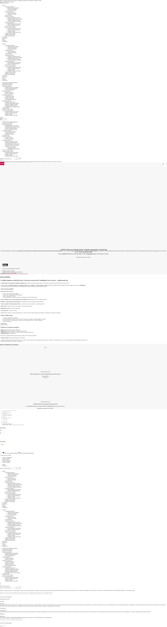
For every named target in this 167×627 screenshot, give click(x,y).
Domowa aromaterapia (7, 457)
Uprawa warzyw (6, 459)
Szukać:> (2, 158)
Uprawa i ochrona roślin (14, 161)
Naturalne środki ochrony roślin (25, 161)
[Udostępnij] (3, 625)
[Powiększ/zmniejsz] (0, 625)
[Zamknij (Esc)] (4, 625)
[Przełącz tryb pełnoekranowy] (1, 625)
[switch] (6, 610)
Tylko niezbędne (42, 593)
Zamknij (49, 593)
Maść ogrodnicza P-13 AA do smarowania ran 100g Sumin (45, 374)
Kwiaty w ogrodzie (7, 461)
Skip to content (11, 1)
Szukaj (18, 158)
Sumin (26, 273)
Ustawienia (35, 593)
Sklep (7, 161)
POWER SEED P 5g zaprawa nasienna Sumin (45, 404)
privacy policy (132, 590)
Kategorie (4, 119)
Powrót (15, 619)
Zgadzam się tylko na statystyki (24, 593)
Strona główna (3, 161)
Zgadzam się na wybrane (6, 619)
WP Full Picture (8, 596)
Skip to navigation (4, 1)
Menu (4, 464)
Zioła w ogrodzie (6, 458)
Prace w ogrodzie (6, 462)
